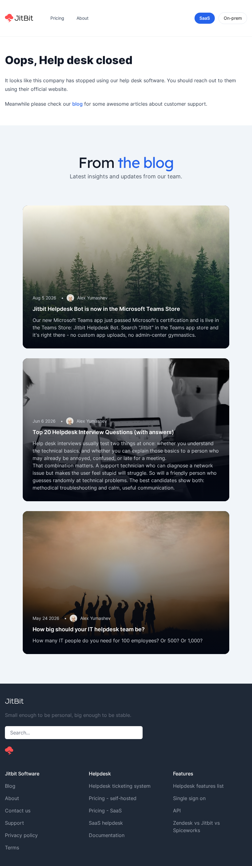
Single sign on (189, 798)
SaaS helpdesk (106, 823)
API (177, 810)
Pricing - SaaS (105, 810)
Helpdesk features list (198, 786)
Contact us (17, 810)
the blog (145, 162)
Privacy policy (21, 835)
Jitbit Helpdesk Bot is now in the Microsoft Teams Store (106, 309)
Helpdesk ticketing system (120, 786)
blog (77, 104)
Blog (10, 786)
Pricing (57, 18)
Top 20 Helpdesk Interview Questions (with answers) (103, 432)
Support (14, 823)
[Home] (19, 18)
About (83, 18)
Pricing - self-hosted (112, 798)
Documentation (106, 835)
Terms (12, 847)
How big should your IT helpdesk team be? (89, 629)
